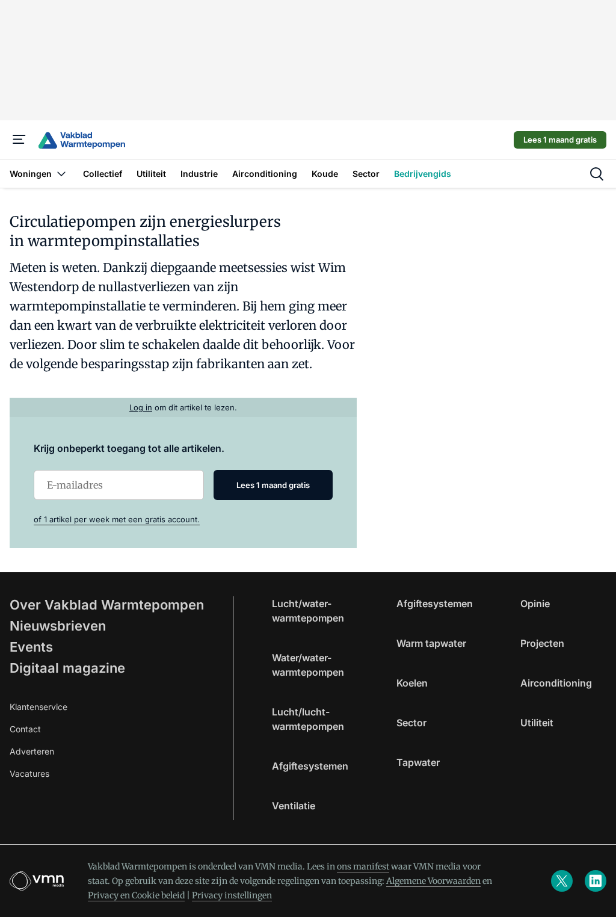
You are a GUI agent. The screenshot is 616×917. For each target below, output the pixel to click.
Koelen (412, 683)
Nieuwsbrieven (58, 626)
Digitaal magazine (67, 668)
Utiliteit (536, 723)
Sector (411, 723)
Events (31, 647)
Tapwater (418, 762)
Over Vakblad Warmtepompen (107, 605)
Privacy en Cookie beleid (136, 895)
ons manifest (363, 866)
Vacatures (29, 773)
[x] (562, 881)
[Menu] (19, 140)
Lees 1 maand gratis (560, 139)
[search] (596, 174)
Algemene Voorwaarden (433, 880)
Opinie (535, 603)
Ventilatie (293, 806)
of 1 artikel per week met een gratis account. (117, 519)
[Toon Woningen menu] (61, 173)
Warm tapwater (431, 643)
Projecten (542, 643)
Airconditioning (556, 683)
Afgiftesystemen (310, 766)
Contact (25, 729)
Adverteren (32, 751)
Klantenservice (38, 707)
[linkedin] (595, 881)
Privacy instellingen (232, 895)
